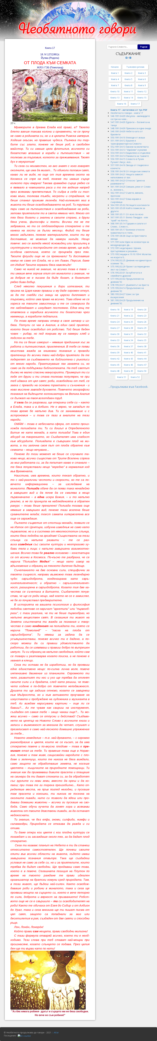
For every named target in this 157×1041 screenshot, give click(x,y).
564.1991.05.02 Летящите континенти (130, 205)
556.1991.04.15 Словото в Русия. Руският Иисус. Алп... (127, 161)
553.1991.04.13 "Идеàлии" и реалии (129, 149)
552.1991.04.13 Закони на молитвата (130, 146)
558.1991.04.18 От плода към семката (130, 171)
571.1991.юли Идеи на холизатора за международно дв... (130, 243)
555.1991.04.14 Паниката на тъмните (130, 155)
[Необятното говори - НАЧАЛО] (78, 20)
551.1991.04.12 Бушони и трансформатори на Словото (126, 142)
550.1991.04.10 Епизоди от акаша (128, 137)
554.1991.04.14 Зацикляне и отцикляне (130, 152)
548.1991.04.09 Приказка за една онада (131, 128)
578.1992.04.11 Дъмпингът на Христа (130, 284)
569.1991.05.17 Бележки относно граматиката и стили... (128, 231)
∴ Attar (55, 1032)
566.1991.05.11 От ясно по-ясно (127, 214)
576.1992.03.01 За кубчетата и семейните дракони (126, 274)
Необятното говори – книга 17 (127, 112)
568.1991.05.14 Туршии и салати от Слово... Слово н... (129, 225)
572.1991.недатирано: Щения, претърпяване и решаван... (126, 250)
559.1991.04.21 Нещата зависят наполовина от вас (127, 176)
